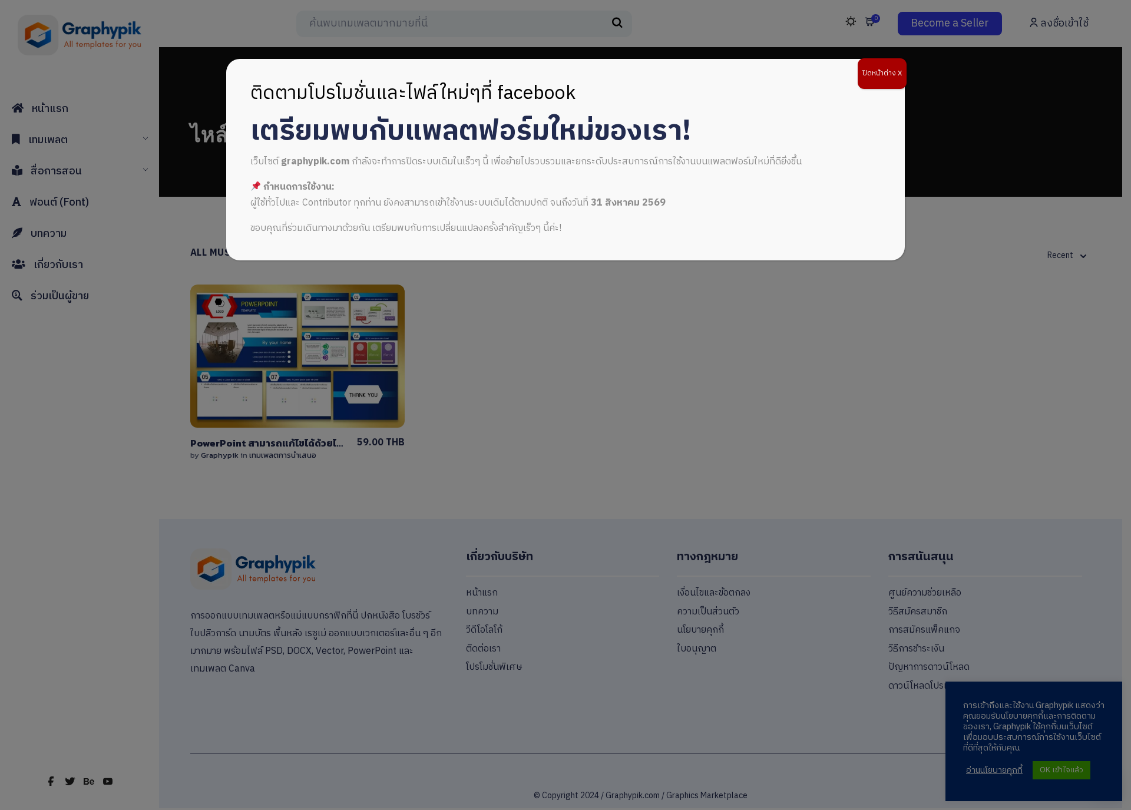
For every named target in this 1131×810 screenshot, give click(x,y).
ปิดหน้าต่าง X (882, 73)
